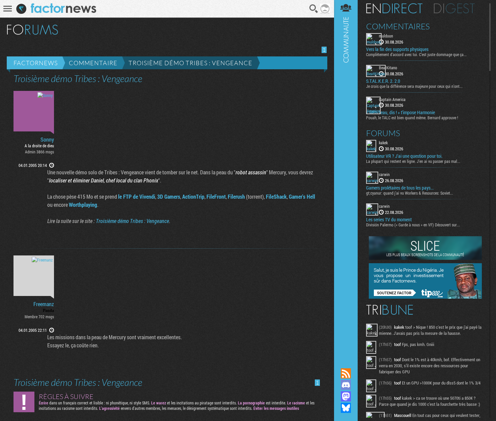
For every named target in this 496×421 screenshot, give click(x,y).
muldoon (386, 36)
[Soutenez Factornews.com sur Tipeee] (425, 297)
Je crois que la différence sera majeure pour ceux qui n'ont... (414, 86)
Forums (383, 133)
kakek (383, 142)
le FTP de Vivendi (136, 196)
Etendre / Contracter (346, 362)
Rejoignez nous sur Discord (346, 385)
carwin (384, 174)
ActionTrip (193, 196)
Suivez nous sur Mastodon (346, 396)
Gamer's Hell (302, 196)
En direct (394, 8)
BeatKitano (388, 67)
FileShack (276, 196)
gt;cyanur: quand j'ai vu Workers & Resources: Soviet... (409, 193)
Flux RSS (346, 373)
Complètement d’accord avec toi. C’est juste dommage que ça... (416, 54)
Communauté (346, 177)
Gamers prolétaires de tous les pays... (400, 188)
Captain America (392, 99)
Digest (454, 8)
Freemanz (43, 304)
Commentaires (398, 26)
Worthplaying (83, 204)
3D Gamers (168, 196)
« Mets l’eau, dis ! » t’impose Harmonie (400, 112)
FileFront (216, 196)
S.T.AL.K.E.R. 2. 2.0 (383, 81)
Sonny (47, 140)
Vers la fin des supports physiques (397, 49)
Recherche (314, 9)
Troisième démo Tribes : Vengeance (190, 63)
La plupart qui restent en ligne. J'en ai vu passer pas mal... (413, 161)
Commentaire (93, 63)
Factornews (35, 63)
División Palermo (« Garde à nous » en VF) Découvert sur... (413, 224)
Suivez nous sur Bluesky (346, 408)
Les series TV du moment (389, 219)
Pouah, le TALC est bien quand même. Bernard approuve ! (412, 117)
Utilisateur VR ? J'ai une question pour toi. (404, 156)
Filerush (236, 196)
